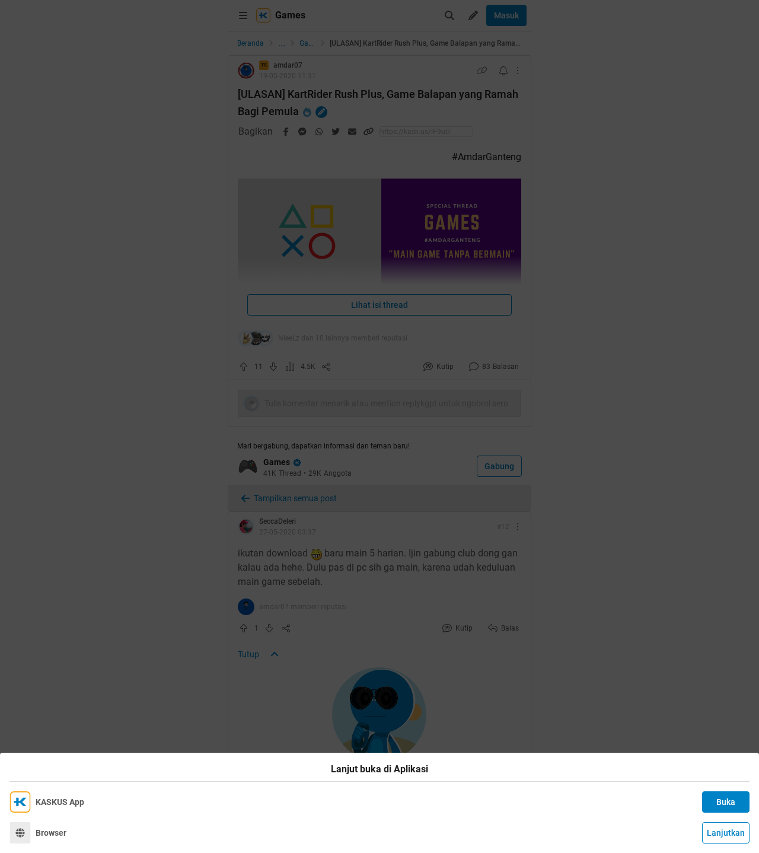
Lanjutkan (726, 833)
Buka (725, 802)
